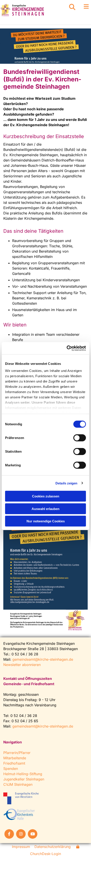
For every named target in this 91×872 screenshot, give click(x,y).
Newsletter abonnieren (22, 664)
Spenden (10, 768)
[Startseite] (30, 10)
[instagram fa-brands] (21, 834)
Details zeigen (66, 483)
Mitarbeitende (14, 758)
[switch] (79, 437)
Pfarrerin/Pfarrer (16, 752)
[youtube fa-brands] (32, 834)
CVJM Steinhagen (17, 784)
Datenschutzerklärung (52, 846)
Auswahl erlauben (45, 508)
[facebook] (9, 834)
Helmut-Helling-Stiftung (22, 774)
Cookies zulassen (45, 496)
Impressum (21, 846)
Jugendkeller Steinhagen (23, 779)
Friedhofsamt (14, 763)
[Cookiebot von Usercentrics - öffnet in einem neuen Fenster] (66, 348)
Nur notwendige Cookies (46, 521)
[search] (72, 7)
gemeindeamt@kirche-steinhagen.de (42, 659)
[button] (83, 7)
